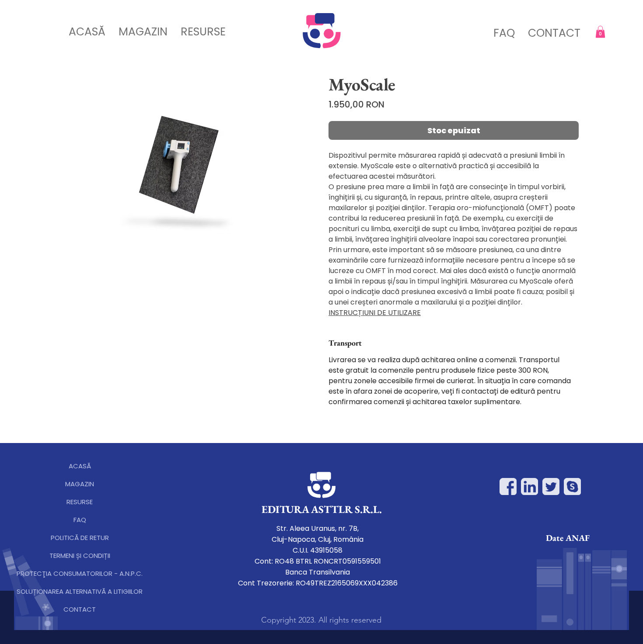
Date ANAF (568, 538)
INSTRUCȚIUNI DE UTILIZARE (374, 313)
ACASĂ (80, 466)
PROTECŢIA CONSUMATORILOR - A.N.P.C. (80, 573)
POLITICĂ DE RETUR (80, 537)
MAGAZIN (79, 483)
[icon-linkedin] (529, 486)
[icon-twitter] (550, 486)
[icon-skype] (572, 486)
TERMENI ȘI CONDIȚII (79, 555)
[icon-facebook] (508, 486)
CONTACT (79, 609)
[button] (600, 32)
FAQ (79, 519)
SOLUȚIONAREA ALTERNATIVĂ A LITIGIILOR (80, 591)
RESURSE (79, 501)
